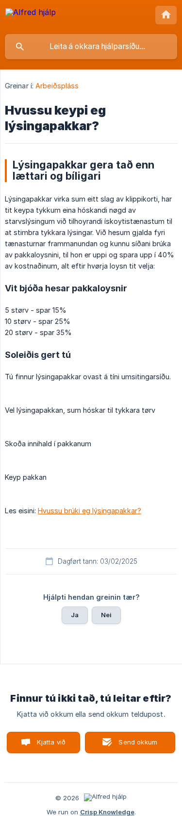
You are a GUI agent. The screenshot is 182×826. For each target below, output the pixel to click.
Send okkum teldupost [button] (136, 745)
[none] (30, 17)
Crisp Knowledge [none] (107, 812)
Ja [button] (75, 615)
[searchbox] (91, 46)
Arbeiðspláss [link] (57, 86)
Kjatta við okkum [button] (49, 745)
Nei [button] (106, 615)
